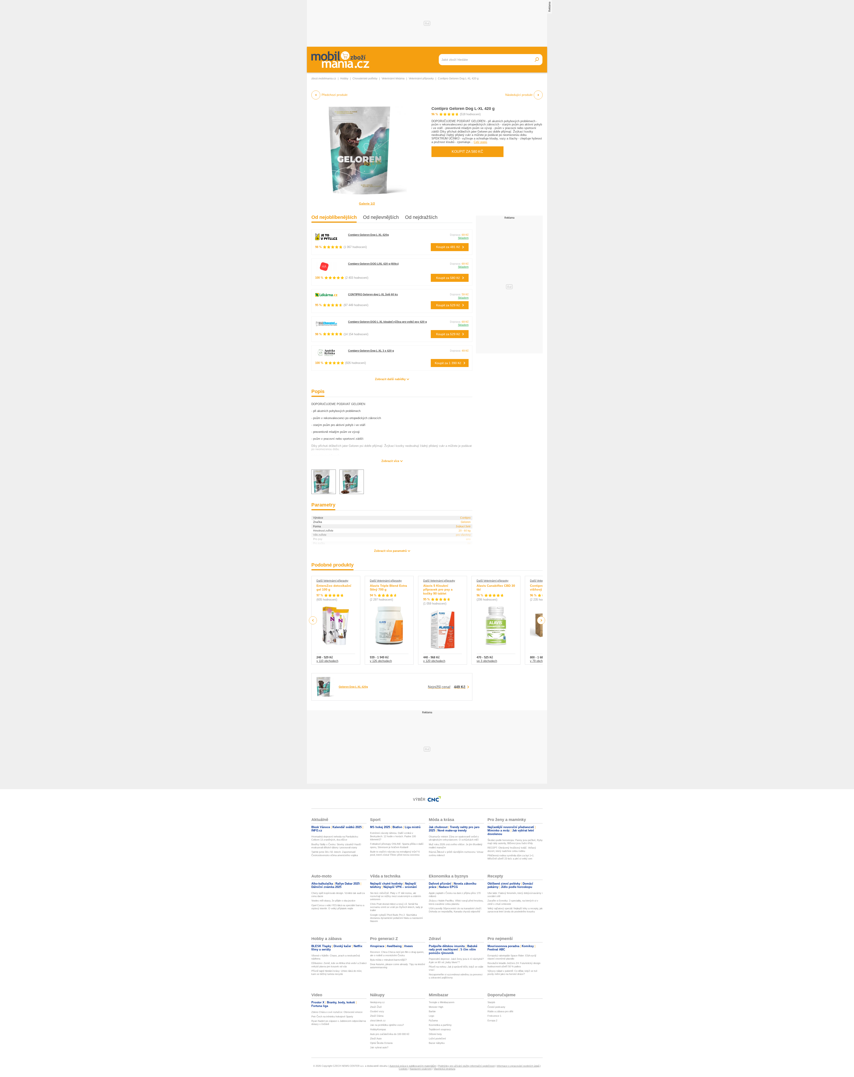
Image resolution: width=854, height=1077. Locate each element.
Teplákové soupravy (440, 1029)
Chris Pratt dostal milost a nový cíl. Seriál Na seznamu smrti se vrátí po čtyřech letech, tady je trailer (396, 907)
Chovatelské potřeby (364, 78)
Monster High (436, 1007)
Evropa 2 (492, 1020)
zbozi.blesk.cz (378, 1020)
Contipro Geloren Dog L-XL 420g (368, 234)
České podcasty (496, 1007)
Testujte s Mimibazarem (441, 1002)
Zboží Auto (376, 1038)
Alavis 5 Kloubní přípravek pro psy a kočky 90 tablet (438, 589)
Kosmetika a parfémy (440, 1025)
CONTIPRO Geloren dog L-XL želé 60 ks (373, 294)
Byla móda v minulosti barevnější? (388, 959)
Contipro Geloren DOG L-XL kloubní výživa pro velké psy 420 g (387, 321)
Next (541, 620)
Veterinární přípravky (421, 78)
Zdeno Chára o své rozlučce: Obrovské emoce (337, 1012)
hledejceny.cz (377, 1002)
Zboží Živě (376, 1007)
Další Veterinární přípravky (332, 580)
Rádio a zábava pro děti (500, 1011)
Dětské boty (435, 1034)
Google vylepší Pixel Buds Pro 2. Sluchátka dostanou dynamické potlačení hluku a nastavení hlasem (396, 918)
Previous (313, 620)
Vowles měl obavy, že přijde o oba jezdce (333, 900)
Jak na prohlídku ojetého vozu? (387, 1025)
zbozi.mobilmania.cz (323, 78)
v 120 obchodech (434, 661)
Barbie (432, 1011)
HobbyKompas (378, 1029)
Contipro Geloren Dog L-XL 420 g (463, 108)
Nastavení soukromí (421, 1068)
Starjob (491, 1002)
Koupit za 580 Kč (467, 151)
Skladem (463, 238)
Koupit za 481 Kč (448, 247)
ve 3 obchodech (487, 661)
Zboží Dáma (376, 1015)
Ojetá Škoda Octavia (381, 1043)
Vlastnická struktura (444, 1068)
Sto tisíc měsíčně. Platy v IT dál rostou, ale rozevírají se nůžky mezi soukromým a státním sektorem (395, 896)
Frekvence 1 (494, 1015)
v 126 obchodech (381, 661)
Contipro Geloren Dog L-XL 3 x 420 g (371, 350)
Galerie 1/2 (367, 203)
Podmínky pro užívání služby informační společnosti (466, 1066)
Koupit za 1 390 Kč (448, 363)
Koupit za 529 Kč (448, 305)
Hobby (344, 78)
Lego (431, 1015)
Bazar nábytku (437, 1043)
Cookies (403, 1068)
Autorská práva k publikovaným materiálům (412, 1066)
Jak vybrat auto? (379, 1047)
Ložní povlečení (437, 1038)
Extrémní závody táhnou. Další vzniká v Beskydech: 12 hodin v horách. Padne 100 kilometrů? (393, 836)
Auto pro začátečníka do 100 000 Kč (389, 1034)
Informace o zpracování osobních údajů (518, 1066)
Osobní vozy (377, 1011)
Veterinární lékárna (393, 78)
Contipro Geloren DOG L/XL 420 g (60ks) (373, 263)
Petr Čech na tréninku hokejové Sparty (332, 1016)
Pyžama (433, 1020)
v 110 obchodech (327, 661)
